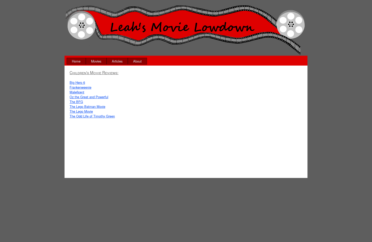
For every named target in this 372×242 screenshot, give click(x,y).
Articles (117, 61)
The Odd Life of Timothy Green (92, 116)
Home (76, 61)
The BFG (76, 101)
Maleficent (77, 92)
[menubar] (107, 61)
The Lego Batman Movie (87, 106)
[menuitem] (76, 61)
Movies (96, 61)
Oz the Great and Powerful (89, 96)
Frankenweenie (80, 87)
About (137, 61)
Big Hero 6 (77, 82)
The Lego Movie (81, 111)
